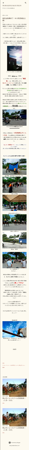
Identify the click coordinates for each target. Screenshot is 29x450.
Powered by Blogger (15, 442)
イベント (7, 365)
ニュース (17, 365)
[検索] (26, 2)
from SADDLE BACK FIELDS (11, 5)
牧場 (3, 367)
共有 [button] (3, 363)
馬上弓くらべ (22, 365)
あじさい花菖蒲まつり (9, 144)
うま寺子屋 (12, 365)
